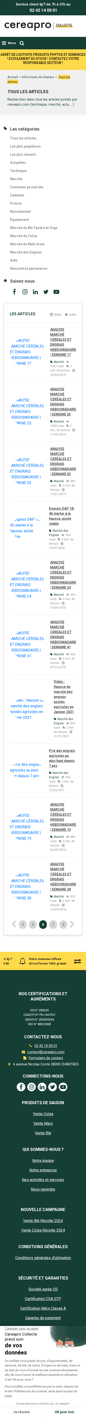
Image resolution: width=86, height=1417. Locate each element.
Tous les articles (23, 138)
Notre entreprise (43, 1170)
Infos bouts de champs (38, 77)
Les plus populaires (25, 146)
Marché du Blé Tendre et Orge (33, 228)
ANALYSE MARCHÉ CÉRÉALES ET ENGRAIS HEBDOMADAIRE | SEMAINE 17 (63, 342)
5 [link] (33, 924)
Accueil (12, 77)
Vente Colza (43, 1114)
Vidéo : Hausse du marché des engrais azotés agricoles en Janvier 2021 (64, 697)
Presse (16, 203)
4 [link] (23, 924)
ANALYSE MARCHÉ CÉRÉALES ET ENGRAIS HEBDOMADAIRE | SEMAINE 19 (63, 817)
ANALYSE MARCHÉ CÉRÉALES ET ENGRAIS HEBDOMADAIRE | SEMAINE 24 (63, 574)
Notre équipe (43, 1160)
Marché (16, 179)
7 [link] (53, 924)
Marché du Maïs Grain (27, 244)
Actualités (18, 163)
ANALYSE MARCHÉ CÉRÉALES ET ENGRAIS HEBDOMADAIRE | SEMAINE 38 (63, 876)
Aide (13, 260)
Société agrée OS (43, 1289)
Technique (18, 171)
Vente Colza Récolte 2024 (43, 1230)
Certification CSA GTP (43, 1299)
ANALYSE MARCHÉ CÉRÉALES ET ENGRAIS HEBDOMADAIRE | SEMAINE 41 (63, 634)
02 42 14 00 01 (43, 10)
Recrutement (20, 211)
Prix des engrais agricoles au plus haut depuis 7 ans (62, 758)
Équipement (19, 220)
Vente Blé (43, 1133)
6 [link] (43, 924)
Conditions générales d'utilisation (43, 1258)
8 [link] (63, 924)
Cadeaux (17, 195)
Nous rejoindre (43, 1189)
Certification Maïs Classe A (43, 1308)
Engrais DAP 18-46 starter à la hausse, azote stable (62, 516)
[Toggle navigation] (22, 43)
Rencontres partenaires (29, 268)
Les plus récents (23, 154)
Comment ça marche (26, 187)
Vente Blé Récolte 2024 (43, 1220)
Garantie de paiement (43, 1318)
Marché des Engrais (26, 252)
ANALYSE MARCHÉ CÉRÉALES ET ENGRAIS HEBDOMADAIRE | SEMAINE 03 (63, 461)
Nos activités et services (43, 1179)
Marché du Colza (23, 236)
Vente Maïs (43, 1123)
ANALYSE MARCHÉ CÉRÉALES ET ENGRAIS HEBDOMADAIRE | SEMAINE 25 (63, 401)
